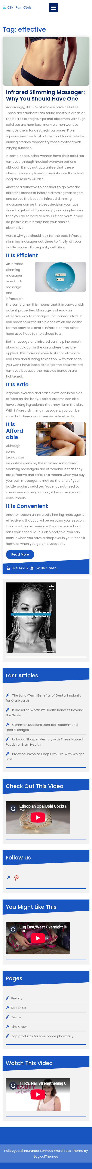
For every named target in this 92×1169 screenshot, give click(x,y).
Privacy (16, 998)
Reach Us (18, 1007)
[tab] (53, 7)
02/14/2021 (21, 568)
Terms (16, 1017)
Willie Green (46, 568)
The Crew (19, 1026)
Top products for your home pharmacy (42, 1036)
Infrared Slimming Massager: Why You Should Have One (45, 95)
